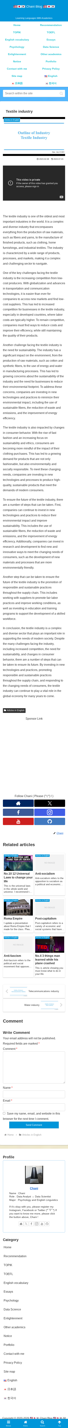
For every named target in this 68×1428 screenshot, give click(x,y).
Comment (10, 1048)
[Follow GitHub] (49, 821)
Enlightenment (13, 1318)
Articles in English (15, 710)
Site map (9, 1371)
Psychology (11, 1300)
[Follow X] (49, 803)
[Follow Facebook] (18, 812)
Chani (34, 1188)
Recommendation (15, 1256)
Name (8, 1087)
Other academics (14, 1327)
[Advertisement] (34, 755)
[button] (61, 93)
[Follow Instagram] (49, 812)
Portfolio (9, 1344)
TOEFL (8, 1274)
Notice (8, 1336)
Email (7, 1100)
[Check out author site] (18, 803)
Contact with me (14, 1353)
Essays (8, 1291)
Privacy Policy (13, 1362)
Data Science (12, 1309)
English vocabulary (16, 1282)
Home (7, 1247)
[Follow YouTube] (18, 821)
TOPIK (8, 1265)
